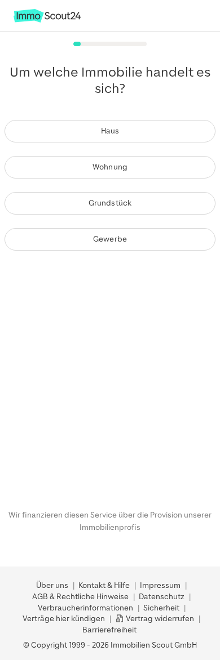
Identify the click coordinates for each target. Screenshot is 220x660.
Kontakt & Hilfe (104, 585)
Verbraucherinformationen (85, 608)
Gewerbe (110, 239)
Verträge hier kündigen (64, 618)
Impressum (160, 585)
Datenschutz (161, 596)
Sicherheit (161, 608)
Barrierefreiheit (109, 630)
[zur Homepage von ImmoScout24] (47, 20)
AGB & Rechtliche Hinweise (80, 596)
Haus (110, 131)
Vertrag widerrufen (159, 618)
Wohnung (110, 167)
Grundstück (110, 203)
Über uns (52, 585)
